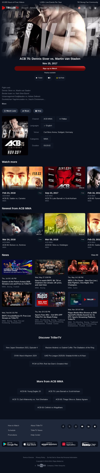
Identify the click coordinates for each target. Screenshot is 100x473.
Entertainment (16, 323)
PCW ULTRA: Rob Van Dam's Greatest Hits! (50, 364)
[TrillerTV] (10, 8)
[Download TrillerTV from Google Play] (10, 444)
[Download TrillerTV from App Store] (29, 444)
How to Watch (13, 425)
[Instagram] (76, 426)
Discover (25, 8)
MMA (46, 139)
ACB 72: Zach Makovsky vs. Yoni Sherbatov (30, 399)
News (58, 8)
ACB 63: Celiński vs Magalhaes (50, 407)
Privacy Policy (40, 457)
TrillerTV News (36, 430)
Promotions (12, 435)
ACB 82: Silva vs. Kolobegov (56, 245)
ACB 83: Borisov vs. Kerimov (14, 245)
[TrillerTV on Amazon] (49, 444)
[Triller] (95, 426)
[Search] (90, 8)
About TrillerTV (36, 425)
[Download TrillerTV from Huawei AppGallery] (69, 444)
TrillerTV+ (43, 8)
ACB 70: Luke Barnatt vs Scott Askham (61, 198)
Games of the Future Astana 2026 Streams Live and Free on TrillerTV (16, 283)
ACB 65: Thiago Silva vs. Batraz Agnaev (72, 399)
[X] (69, 426)
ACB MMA (48, 119)
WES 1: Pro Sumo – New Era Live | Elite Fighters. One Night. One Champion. (82, 282)
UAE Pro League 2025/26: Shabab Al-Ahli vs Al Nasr (65, 356)
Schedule (33, 8)
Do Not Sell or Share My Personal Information (62, 457)
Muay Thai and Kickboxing (54, 322)
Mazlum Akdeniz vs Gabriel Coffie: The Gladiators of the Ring (69, 348)
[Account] (95, 8)
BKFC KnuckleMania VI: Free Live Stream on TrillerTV (16, 317)
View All (94, 255)
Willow (51, 8)
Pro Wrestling (45, 320)
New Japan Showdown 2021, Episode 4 (22, 348)
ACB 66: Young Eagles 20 (30, 391)
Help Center (35, 435)
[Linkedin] (88, 426)
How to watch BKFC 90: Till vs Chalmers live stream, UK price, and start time (48, 282)
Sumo (75, 288)
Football (16, 287)
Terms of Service (28, 457)
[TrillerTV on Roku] (89, 444)
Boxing (9, 287)
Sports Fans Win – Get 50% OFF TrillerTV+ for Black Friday (48, 316)
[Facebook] (63, 426)
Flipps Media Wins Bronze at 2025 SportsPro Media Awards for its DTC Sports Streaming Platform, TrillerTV (82, 316)
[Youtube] (82, 426)
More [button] (4, 104)
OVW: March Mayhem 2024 (25, 356)
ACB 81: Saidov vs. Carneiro (13, 198)
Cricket (55, 324)
